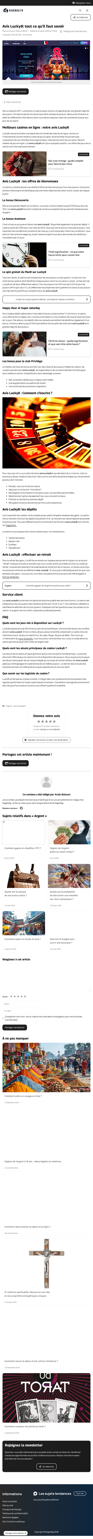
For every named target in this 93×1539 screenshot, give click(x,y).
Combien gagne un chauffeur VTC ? (22, 847)
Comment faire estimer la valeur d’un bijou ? (27, 1226)
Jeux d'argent (19, 706)
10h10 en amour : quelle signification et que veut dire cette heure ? (68, 342)
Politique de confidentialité (15, 1513)
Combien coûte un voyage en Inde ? (23, 1096)
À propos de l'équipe (11, 1509)
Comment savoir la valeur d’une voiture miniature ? (31, 1361)
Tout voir (80, 1493)
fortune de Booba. (10, 577)
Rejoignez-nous (83, 2)
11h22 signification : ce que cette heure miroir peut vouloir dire (66, 253)
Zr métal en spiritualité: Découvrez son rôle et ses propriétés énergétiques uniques (27, 1294)
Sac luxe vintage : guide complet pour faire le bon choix (65, 162)
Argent (9, 706)
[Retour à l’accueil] (13, 10)
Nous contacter (9, 1501)
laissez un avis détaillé (50, 729)
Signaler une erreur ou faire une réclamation (48, 739)
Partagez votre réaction (14, 1533)
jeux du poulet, (26, 638)
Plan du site (7, 1505)
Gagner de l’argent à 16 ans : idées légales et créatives (32, 1161)
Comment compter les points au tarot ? (25, 1426)
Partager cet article (17, 91)
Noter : (5, 996)
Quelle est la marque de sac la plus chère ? (15, 893)
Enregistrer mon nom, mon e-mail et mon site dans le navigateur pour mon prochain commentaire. (43, 1018)
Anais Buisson (62, 794)
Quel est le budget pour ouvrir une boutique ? (62, 940)
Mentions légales (10, 1517)
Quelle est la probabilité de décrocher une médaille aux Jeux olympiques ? (64, 895)
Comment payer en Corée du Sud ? (22, 938)
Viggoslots (11, 525)
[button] (80, 10)
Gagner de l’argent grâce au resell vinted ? (62, 849)
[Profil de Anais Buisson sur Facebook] (21, 808)
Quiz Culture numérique (13, 1521)
